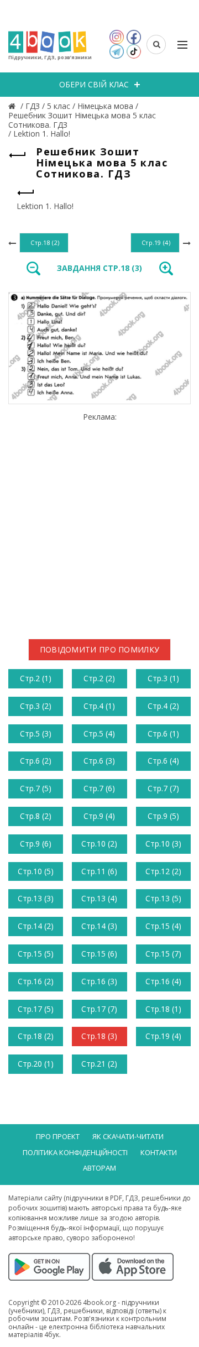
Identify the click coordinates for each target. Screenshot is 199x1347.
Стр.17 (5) (36, 1009)
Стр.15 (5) (36, 953)
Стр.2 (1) (35, 678)
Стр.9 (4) (99, 816)
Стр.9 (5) (163, 816)
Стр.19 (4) (163, 1036)
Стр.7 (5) (35, 788)
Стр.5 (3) (35, 733)
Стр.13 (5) (163, 898)
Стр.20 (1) (36, 1063)
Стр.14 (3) (99, 926)
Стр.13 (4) (99, 898)
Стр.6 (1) (163, 733)
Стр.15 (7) (163, 953)
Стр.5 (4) (99, 733)
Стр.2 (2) (99, 678)
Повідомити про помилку (100, 649)
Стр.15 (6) (99, 953)
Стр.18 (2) (36, 1036)
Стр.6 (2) (35, 760)
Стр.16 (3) (99, 981)
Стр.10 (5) (36, 871)
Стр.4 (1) (99, 706)
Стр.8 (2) (35, 816)
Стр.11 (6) (99, 871)
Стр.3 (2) (35, 706)
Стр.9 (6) (35, 843)
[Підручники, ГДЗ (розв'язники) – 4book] (13, 106)
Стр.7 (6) (99, 788)
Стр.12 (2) (163, 871)
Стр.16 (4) (163, 981)
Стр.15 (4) (163, 926)
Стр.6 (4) (163, 760)
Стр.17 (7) (99, 1009)
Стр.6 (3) (99, 760)
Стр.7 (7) (163, 788)
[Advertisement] (99, 521)
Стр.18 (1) (163, 1009)
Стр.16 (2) (36, 981)
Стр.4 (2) (163, 706)
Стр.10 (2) (99, 843)
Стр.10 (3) (163, 843)
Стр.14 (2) (36, 926)
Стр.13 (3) (36, 898)
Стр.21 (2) (99, 1063)
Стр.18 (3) (99, 1036)
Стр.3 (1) (163, 678)
